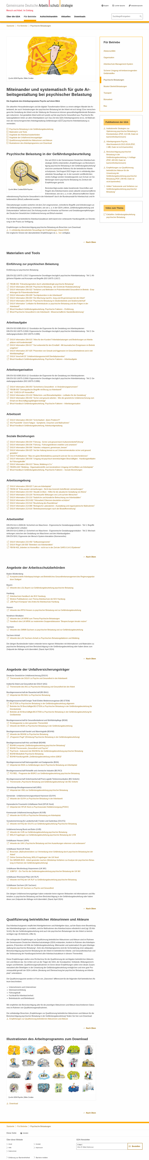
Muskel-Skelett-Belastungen (115, 86)
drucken (25, 1133)
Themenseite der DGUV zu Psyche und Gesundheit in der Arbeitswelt (38, 678)
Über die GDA (13, 16)
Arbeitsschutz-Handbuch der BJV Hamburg (28, 596)
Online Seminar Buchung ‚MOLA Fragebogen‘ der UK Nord (34, 857)
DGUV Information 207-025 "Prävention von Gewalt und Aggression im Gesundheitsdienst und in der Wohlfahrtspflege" (51, 352)
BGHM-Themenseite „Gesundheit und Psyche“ (29, 748)
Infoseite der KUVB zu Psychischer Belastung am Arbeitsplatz (35, 815)
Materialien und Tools (18, 132)
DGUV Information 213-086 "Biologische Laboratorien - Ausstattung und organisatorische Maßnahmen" (52, 506)
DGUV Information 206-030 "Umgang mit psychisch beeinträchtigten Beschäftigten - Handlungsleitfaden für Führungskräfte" (52, 460)
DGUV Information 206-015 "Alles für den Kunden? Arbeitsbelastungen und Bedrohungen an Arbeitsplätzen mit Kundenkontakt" (51, 341)
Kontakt (38, 1144)
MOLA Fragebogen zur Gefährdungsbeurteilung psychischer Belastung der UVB (43, 835)
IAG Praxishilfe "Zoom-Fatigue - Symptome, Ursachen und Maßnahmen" (40, 423)
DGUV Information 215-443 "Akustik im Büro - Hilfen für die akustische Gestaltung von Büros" (48, 492)
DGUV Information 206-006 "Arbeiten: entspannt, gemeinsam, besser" (38, 448)
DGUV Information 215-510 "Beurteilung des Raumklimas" (34, 503)
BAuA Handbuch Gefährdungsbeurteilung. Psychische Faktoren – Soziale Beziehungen (46, 470)
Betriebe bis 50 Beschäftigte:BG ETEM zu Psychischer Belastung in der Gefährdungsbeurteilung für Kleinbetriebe (51, 707)
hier (60, 233)
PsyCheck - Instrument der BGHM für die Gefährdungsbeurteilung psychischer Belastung (46, 751)
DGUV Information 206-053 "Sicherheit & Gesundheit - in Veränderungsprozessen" (44, 387)
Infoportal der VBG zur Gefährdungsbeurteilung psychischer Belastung (39, 790)
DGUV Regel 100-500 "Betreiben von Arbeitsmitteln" (31, 545)
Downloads (79, 16)
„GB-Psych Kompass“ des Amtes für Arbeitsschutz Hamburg (34, 602)
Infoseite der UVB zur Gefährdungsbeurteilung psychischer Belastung (38, 832)
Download (13, 1104)
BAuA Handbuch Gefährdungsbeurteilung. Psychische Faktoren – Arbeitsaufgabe (43, 359)
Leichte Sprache (120, 6)
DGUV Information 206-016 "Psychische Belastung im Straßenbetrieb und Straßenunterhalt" (48, 301)
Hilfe (9, 1147)
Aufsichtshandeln (49, 16)
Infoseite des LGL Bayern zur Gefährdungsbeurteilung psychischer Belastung (41, 588)
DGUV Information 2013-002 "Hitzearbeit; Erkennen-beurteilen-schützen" (40, 500)
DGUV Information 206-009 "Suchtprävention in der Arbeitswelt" (36, 295)
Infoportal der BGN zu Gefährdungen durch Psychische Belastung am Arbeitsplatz (43, 765)
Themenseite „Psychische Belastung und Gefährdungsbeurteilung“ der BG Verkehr (44, 782)
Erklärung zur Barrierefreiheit (19, 1157)
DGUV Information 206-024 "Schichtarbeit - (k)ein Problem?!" (35, 420)
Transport (107, 93)
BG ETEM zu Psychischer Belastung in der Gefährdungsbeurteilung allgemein (42, 704)
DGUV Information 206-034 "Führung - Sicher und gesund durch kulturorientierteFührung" (47, 442)
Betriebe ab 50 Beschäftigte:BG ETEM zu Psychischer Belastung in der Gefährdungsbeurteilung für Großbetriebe (51, 713)
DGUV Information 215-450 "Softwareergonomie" (30, 542)
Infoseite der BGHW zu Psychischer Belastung (29, 734)
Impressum (39, 1147)
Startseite (10, 26)
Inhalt (10, 1144)
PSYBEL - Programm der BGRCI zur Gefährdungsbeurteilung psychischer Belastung (45, 773)
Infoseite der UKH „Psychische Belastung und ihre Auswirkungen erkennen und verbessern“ (48, 843)
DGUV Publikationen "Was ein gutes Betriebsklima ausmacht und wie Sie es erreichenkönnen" (49, 456)
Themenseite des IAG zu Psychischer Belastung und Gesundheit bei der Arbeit (42, 687)
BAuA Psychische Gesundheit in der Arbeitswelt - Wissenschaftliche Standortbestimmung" (47, 312)
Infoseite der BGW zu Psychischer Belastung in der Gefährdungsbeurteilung (41, 726)
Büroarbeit (108, 99)
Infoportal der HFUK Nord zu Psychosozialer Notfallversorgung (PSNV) (39, 807)
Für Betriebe (30, 16)
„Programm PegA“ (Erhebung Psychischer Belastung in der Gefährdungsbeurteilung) (45, 737)
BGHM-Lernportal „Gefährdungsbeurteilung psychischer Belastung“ (37, 745)
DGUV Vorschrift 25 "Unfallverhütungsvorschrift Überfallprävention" (37, 356)
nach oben (91, 242)
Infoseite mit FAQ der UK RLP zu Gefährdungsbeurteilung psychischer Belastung (43, 880)
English (106, 6)
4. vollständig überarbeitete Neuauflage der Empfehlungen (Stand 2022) (39, 230)
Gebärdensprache (137, 6)
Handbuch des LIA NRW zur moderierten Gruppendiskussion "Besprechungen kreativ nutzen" (48, 621)
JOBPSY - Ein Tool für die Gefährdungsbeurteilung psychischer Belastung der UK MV (45, 871)
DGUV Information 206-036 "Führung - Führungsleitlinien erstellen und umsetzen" (43, 445)
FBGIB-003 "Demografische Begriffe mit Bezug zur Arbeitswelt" (36, 390)
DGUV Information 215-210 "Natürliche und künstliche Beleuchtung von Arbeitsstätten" (45, 497)
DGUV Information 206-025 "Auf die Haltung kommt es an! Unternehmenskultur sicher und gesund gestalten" (50, 451)
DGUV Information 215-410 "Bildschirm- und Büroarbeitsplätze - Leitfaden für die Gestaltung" (48, 395)
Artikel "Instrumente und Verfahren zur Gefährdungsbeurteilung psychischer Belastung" (122, 189)
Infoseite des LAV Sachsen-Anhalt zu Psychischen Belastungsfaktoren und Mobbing (44, 638)
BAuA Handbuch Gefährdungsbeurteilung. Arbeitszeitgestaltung (36, 426)
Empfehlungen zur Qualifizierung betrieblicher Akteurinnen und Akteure (38, 1019)
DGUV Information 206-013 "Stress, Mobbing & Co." (31, 464)
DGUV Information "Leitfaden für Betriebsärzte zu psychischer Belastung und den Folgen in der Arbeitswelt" (49, 305)
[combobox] (127, 16)
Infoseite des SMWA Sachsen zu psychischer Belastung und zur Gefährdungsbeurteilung (46, 630)
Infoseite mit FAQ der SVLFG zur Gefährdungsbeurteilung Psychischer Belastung (43, 824)
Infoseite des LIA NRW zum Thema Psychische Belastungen (35, 619)
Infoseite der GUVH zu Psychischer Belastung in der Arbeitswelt (36, 799)
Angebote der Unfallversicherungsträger (25, 138)
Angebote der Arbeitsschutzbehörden (24, 135)
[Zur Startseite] (40, 6)
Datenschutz (12, 1151)
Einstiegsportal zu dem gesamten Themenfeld (29, 723)
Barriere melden (42, 1157)
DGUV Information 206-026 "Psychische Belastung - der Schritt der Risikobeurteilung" (45, 287)
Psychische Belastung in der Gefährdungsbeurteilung (31, 129)
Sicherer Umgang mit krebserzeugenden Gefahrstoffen (120, 72)
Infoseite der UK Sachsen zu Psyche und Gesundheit (32, 888)
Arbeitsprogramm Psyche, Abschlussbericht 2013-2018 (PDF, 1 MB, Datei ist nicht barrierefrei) (120, 144)
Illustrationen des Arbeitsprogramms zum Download (30, 143)
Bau (105, 106)
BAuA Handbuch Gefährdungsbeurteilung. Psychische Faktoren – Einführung (42, 309)
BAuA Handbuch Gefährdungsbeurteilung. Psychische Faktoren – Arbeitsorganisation (45, 404)
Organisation (109, 57)
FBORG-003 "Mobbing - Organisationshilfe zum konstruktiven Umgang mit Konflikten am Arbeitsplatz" (52, 467)
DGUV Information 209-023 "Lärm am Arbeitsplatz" (31, 486)
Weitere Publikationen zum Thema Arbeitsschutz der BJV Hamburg (37, 599)
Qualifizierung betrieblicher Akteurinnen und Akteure (30, 140)
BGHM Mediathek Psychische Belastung (26, 754)
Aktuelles (66, 16)
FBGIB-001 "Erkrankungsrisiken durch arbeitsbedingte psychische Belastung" (42, 284)
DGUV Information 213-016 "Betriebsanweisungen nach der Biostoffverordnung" (43, 509)
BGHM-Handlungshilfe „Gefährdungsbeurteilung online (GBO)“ (36, 757)
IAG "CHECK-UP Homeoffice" (22, 392)
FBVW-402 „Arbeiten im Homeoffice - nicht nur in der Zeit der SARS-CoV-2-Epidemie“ (45, 547)
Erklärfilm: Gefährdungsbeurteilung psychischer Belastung (120, 215)
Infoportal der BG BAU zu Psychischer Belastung (30, 695)
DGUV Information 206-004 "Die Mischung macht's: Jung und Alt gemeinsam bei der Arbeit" (47, 298)
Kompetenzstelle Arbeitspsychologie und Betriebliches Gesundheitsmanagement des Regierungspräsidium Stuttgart (52, 578)
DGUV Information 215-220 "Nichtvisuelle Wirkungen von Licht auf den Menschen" (44, 495)
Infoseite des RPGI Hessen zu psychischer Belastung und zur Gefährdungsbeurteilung (45, 610)
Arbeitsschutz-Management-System (118, 64)
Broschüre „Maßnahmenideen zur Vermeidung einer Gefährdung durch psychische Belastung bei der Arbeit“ (51, 853)
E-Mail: (80, 1145)
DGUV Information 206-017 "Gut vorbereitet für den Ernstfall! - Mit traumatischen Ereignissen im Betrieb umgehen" (52, 346)
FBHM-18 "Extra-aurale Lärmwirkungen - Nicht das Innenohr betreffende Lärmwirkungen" (46, 489)
